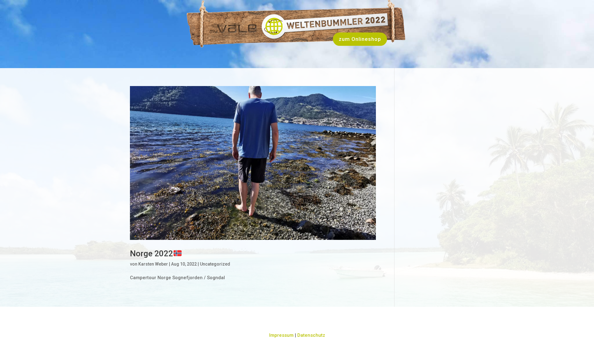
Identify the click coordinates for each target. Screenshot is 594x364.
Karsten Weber (153, 264)
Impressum (281, 335)
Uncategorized (215, 264)
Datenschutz (311, 335)
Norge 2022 (151, 253)
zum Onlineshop (360, 39)
